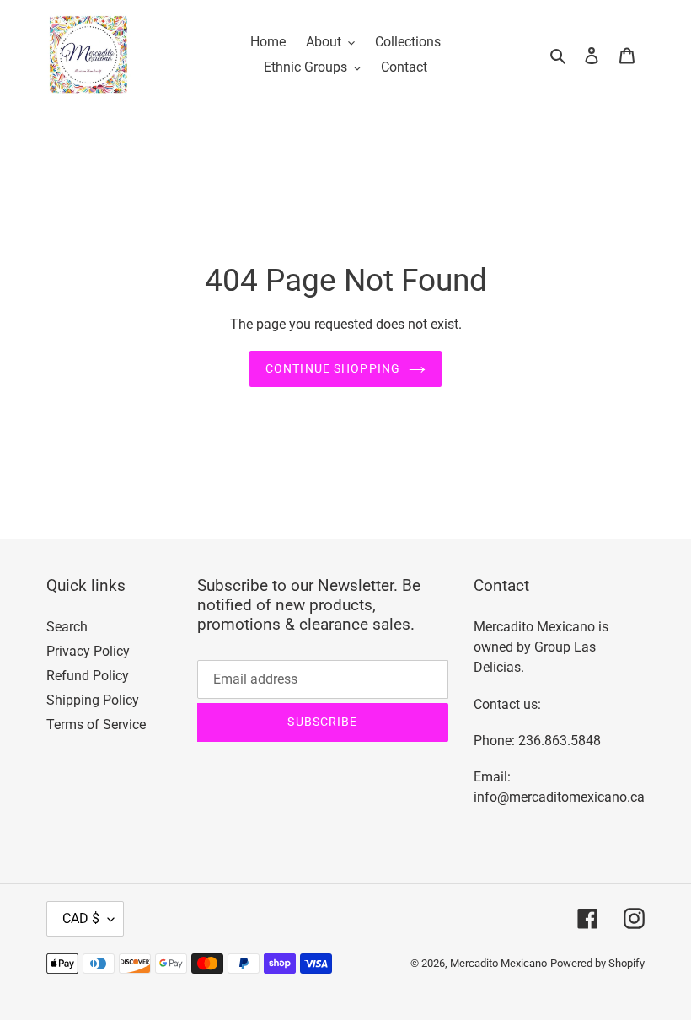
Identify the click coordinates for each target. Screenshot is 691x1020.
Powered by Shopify (597, 963)
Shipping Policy (92, 700)
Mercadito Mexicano (498, 963)
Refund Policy (87, 676)
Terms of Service (96, 725)
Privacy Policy (88, 651)
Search (67, 627)
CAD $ (80, 918)
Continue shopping (332, 368)
